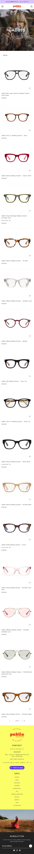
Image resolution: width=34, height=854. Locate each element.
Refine (5, 55)
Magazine (17, 782)
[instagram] (17, 850)
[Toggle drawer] (2, 6)
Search (17, 777)
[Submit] (30, 845)
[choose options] (29, 88)
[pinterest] (20, 850)
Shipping (17, 785)
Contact (17, 799)
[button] (21, 720)
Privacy (17, 797)
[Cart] (31, 6)
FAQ (17, 791)
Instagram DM (17, 751)
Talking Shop (17, 805)
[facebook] (14, 850)
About (17, 780)
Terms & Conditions (17, 794)
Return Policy (17, 788)
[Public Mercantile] (17, 6)
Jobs (17, 802)
